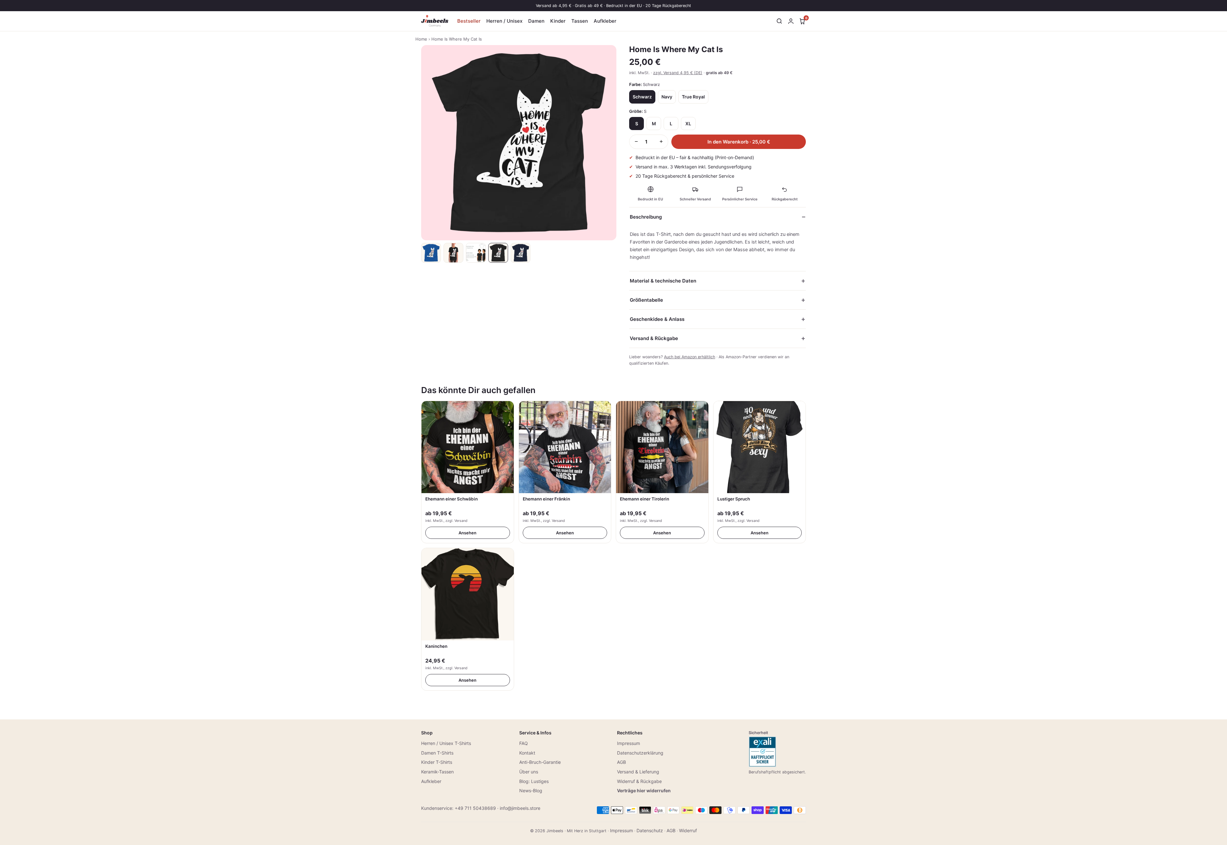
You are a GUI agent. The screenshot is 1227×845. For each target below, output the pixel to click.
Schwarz (642, 96)
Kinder (558, 21)
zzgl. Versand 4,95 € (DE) (677, 72)
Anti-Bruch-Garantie (540, 762)
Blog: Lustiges (534, 781)
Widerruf (688, 830)
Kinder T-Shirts (436, 762)
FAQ (523, 743)
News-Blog (530, 790)
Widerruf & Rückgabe (639, 781)
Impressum (628, 743)
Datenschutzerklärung (640, 753)
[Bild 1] (431, 253)
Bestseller (469, 21)
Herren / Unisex (504, 21)
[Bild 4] (498, 253)
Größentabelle (646, 300)
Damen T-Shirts (437, 753)
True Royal (693, 96)
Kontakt (527, 753)
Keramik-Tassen (437, 771)
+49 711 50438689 (475, 808)
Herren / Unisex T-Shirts (446, 743)
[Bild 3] (476, 253)
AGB (621, 762)
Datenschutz (650, 830)
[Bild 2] (453, 253)
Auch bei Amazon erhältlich (689, 356)
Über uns (528, 771)
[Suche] (779, 21)
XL (688, 123)
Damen (536, 21)
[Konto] (790, 21)
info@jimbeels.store (520, 808)
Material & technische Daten (663, 281)
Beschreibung (646, 217)
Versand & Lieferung (638, 771)
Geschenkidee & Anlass (657, 319)
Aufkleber (605, 21)
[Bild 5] (520, 253)
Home (421, 39)
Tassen (579, 21)
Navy (666, 96)
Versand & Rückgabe (654, 338)
